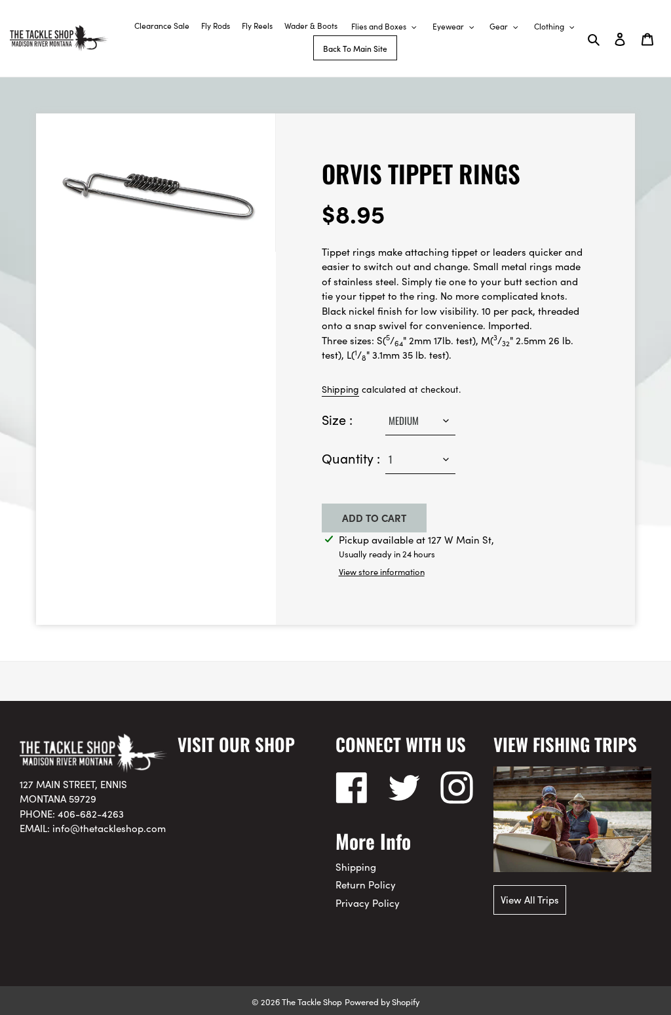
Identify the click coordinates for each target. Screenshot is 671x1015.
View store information (382, 571)
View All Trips (530, 899)
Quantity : (351, 457)
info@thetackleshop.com (109, 828)
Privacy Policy (368, 902)
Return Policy (366, 884)
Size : (337, 419)
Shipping (340, 388)
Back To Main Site (355, 48)
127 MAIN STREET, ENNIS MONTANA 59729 (73, 791)
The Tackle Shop (312, 1001)
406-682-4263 (91, 813)
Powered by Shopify (382, 1001)
